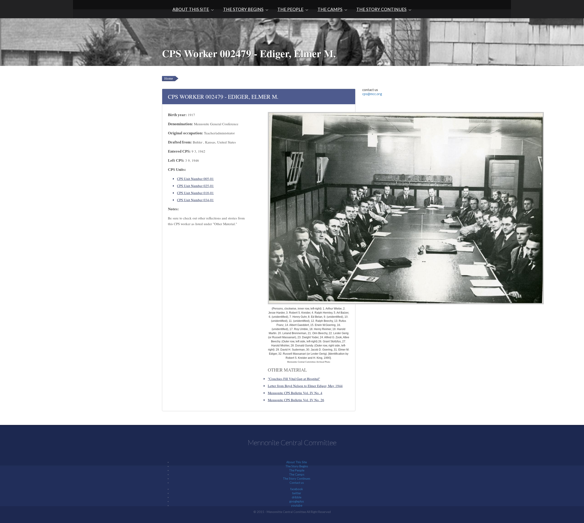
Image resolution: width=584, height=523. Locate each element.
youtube (296, 505)
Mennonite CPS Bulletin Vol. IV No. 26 (296, 400)
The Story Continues (381, 9)
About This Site (190, 9)
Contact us (296, 482)
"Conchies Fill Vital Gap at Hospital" (294, 378)
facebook (296, 489)
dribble (296, 497)
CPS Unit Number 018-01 (195, 192)
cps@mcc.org (372, 94)
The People (290, 9)
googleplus (296, 501)
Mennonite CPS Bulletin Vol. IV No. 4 (295, 392)
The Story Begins (243, 9)
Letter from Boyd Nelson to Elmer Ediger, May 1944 (305, 385)
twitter (296, 493)
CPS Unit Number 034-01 (195, 200)
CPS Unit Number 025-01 (195, 185)
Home (168, 78)
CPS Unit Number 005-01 (195, 178)
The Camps (330, 9)
